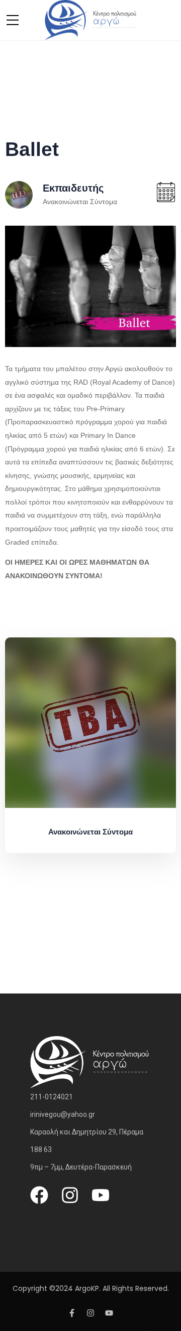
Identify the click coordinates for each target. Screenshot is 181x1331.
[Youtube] (101, 1195)
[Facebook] (39, 1195)
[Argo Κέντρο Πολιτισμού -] (91, 20)
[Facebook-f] (72, 1313)
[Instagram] (70, 1195)
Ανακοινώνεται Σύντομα (80, 202)
